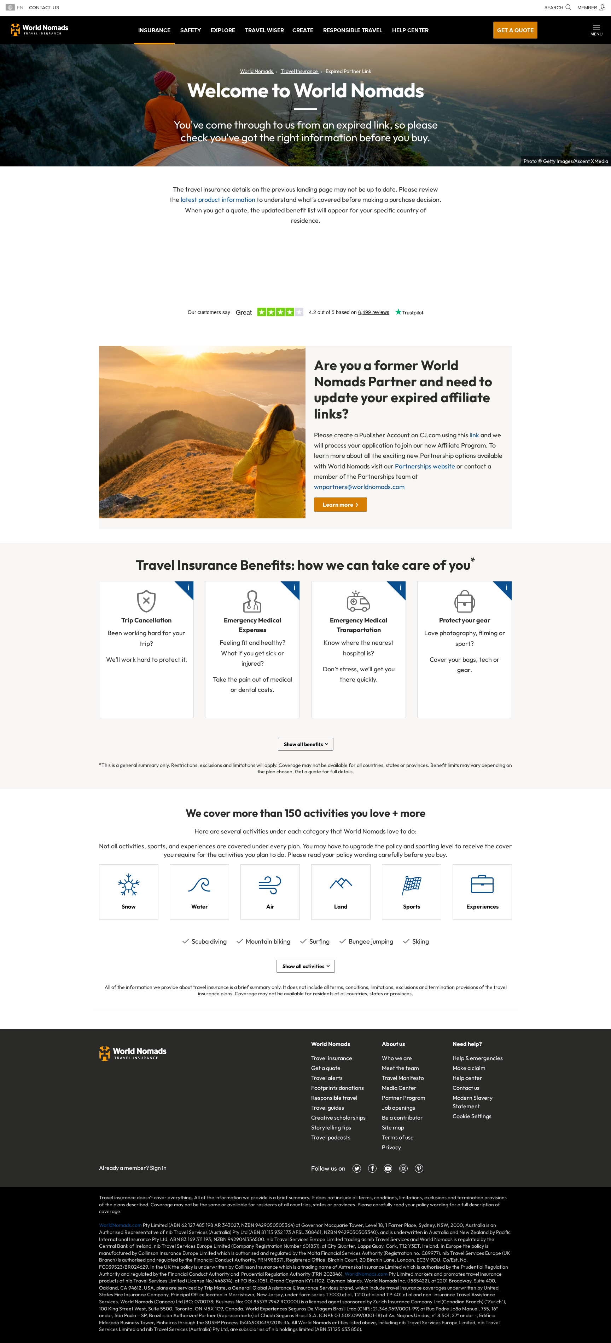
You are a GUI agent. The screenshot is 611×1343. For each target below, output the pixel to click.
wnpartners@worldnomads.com (359, 487)
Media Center (399, 1087)
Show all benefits (303, 744)
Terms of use (398, 1137)
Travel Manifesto (403, 1077)
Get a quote (515, 30)
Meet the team (400, 1067)
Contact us (44, 7)
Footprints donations (337, 1087)
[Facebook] (372, 1168)
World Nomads (40, 30)
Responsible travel (334, 1097)
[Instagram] (403, 1168)
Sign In (158, 1167)
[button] (596, 30)
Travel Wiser (264, 30)
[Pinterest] (419, 1168)
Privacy (391, 1147)
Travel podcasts (330, 1137)
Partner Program (403, 1097)
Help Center (410, 30)
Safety (190, 30)
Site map (393, 1127)
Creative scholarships (338, 1117)
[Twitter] (357, 1168)
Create (302, 30)
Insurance (154, 30)
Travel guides (327, 1107)
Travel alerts (327, 1077)
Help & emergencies (478, 1058)
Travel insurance (331, 1058)
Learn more (338, 504)
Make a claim (469, 1067)
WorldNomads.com (120, 1225)
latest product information (218, 199)
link (474, 435)
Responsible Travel (352, 30)
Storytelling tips (331, 1127)
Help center (467, 1077)
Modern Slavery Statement (473, 1102)
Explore (223, 30)
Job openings (398, 1107)
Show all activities (303, 966)
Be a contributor (402, 1117)
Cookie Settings (472, 1116)
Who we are (397, 1058)
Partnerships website (425, 466)
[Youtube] (388, 1168)
